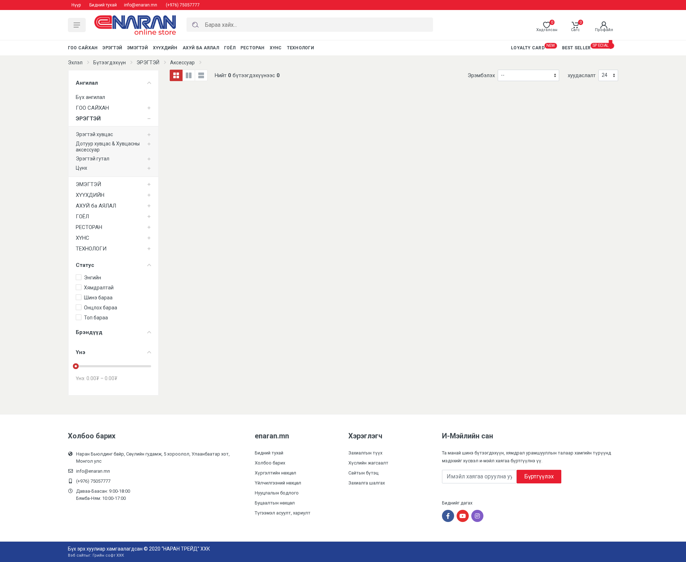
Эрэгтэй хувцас (94, 134)
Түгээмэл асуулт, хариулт (282, 513)
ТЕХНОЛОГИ (91, 248)
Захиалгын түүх (365, 453)
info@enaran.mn (140, 5)
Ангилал (87, 83)
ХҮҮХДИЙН (90, 195)
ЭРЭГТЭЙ (147, 62)
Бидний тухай (103, 5)
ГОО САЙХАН (92, 108)
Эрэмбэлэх (481, 75)
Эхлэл (75, 62)
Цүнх (81, 168)
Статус (85, 265)
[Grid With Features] (188, 75)
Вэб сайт (76, 555)
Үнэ (80, 352)
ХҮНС (82, 238)
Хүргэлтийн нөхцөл (275, 473)
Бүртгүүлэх (539, 476)
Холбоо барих (270, 463)
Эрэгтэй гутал (92, 158)
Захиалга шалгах (366, 483)
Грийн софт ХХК (108, 555)
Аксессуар (182, 62)
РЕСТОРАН (89, 227)
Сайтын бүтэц (363, 473)
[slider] (76, 366)
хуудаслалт (582, 75)
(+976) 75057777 (183, 5)
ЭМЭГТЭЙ (88, 184)
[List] (201, 75)
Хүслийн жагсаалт (368, 463)
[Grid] (176, 75)
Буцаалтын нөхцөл (275, 503)
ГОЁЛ (82, 216)
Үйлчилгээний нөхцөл (278, 483)
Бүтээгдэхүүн (109, 62)
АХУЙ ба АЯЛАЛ (96, 206)
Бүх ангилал (90, 97)
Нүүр (76, 5)
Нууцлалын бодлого (277, 493)
